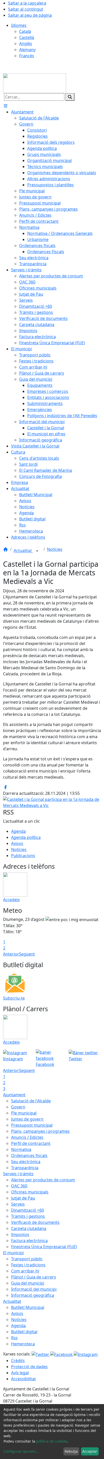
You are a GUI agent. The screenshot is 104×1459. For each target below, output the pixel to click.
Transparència (24, 1167)
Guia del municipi (27, 1283)
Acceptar (89, 1451)
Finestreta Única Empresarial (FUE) (44, 1246)
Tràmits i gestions (28, 1216)
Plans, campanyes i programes (40, 1131)
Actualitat (23, 551)
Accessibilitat (23, 1379)
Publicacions (23, 855)
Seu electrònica (25, 1161)
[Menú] (5, 106)
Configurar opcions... (21, 1451)
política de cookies (51, 1441)
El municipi (13, 1252)
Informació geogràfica (32, 1295)
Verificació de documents (35, 1222)
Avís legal (20, 1372)
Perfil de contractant (30, 1143)
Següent (27, 954)
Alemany (27, 49)
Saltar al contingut (25, 9)
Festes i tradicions (28, 1265)
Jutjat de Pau (23, 1198)
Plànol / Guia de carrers (33, 1277)
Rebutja (71, 1451)
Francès (26, 55)
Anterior (11, 954)
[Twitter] (41, 1354)
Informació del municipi (34, 1289)
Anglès (25, 43)
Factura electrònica (29, 1240)
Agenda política (26, 837)
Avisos (17, 843)
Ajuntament (14, 1095)
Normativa (21, 1149)
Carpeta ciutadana (28, 1228)
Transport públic (27, 1259)
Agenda (18, 831)
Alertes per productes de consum (43, 1180)
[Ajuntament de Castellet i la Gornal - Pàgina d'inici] (34, 83)
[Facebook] (62, 1354)
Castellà (26, 37)
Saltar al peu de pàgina (30, 15)
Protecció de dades (29, 1366)
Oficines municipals (29, 1192)
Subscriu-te (14, 998)
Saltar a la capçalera (27, 3)
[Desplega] (37, 551)
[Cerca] (69, 97)
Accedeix (11, 899)
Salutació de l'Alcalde (31, 1101)
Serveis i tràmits (18, 1174)
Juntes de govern (27, 1119)
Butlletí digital (24, 1331)
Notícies (54, 549)
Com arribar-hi (25, 1271)
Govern (18, 1107)
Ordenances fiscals (29, 1155)
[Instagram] (86, 1354)
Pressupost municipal (32, 1125)
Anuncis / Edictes (27, 1137)
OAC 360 (19, 1186)
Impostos (20, 1234)
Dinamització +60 (27, 1210)
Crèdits (18, 1360)
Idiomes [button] (19, 25)
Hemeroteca (23, 1344)
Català (25, 31)
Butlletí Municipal (27, 1307)
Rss (14, 1338)
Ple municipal (24, 1113)
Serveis (18, 1204)
